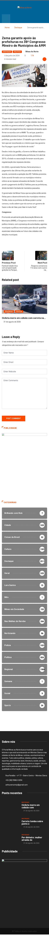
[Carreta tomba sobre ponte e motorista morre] (10, 822)
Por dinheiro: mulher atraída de (32, 838)
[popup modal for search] (6, 18)
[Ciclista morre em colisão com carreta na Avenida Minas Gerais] (10, 806)
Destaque (18, 28)
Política (17, 52)
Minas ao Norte (32, 52)
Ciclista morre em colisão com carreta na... (24, 318)
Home (7, 28)
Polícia (19, 311)
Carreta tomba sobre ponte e (32, 822)
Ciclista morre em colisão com (31, 806)
